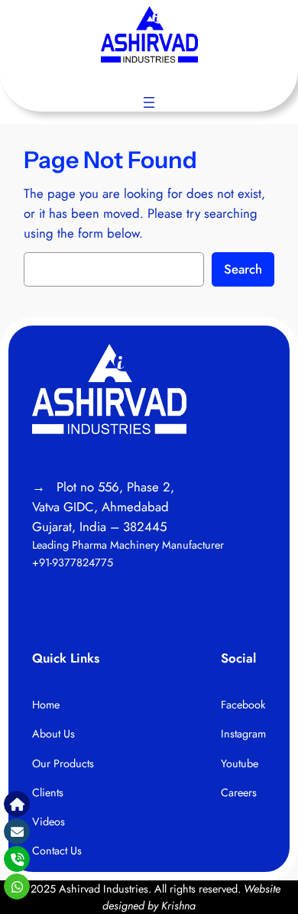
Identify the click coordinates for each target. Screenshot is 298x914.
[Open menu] (149, 102)
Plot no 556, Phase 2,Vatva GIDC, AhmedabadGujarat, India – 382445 (103, 507)
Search (243, 269)
